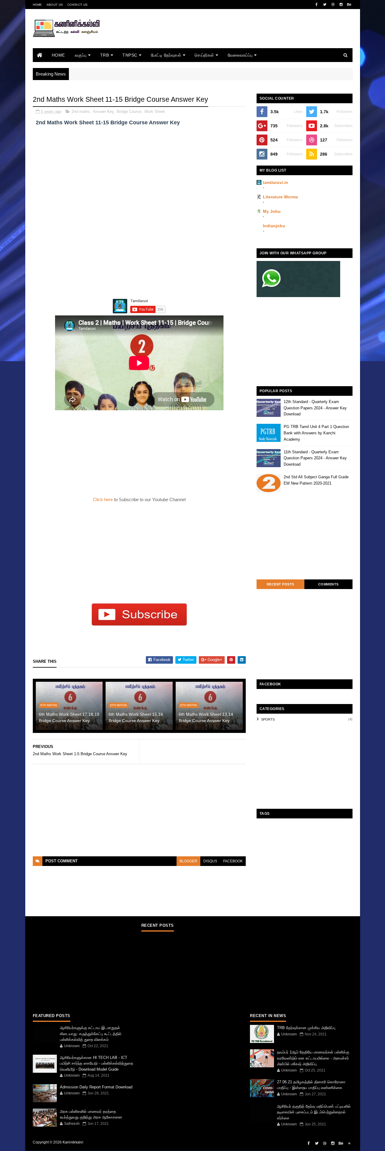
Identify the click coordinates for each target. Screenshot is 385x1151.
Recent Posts (280, 584)
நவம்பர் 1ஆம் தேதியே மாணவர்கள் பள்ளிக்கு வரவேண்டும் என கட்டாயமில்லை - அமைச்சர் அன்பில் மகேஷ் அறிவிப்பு (313, 1058)
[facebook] (316, 4)
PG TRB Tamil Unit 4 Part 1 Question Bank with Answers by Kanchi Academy (316, 433)
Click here (103, 499)
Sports (268, 719)
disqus (210, 861)
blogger (188, 861)
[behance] (349, 4)
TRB (104, 55)
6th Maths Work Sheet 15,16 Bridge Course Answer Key (136, 717)
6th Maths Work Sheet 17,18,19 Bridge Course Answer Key (69, 717)
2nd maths (81, 111)
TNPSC (129, 55)
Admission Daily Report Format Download (96, 1087)
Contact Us (77, 4)
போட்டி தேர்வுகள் (166, 55)
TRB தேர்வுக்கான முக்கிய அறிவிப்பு (306, 1027)
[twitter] (325, 4)
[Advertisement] (243, 37)
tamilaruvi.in (275, 182)
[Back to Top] (349, 1143)
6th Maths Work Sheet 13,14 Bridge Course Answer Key (206, 717)
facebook (233, 861)
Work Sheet (154, 111)
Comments (328, 584)
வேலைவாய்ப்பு (240, 55)
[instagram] (341, 4)
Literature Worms (280, 196)
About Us (55, 4)
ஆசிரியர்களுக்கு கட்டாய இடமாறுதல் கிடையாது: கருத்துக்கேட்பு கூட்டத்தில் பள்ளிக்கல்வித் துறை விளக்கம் (91, 1033)
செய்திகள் (204, 55)
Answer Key (103, 111)
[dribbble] (333, 4)
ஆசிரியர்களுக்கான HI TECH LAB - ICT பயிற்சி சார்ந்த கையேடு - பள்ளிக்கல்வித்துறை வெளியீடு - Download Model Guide (96, 1063)
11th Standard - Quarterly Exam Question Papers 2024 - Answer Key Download (315, 458)
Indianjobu (274, 225)
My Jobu (272, 211)
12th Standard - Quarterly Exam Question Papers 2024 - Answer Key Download (315, 408)
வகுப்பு (81, 55)
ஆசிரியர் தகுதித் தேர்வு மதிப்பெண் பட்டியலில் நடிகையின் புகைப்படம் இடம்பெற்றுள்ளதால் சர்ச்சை (314, 1112)
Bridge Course (129, 111)
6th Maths (48, 705)
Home (37, 4)
